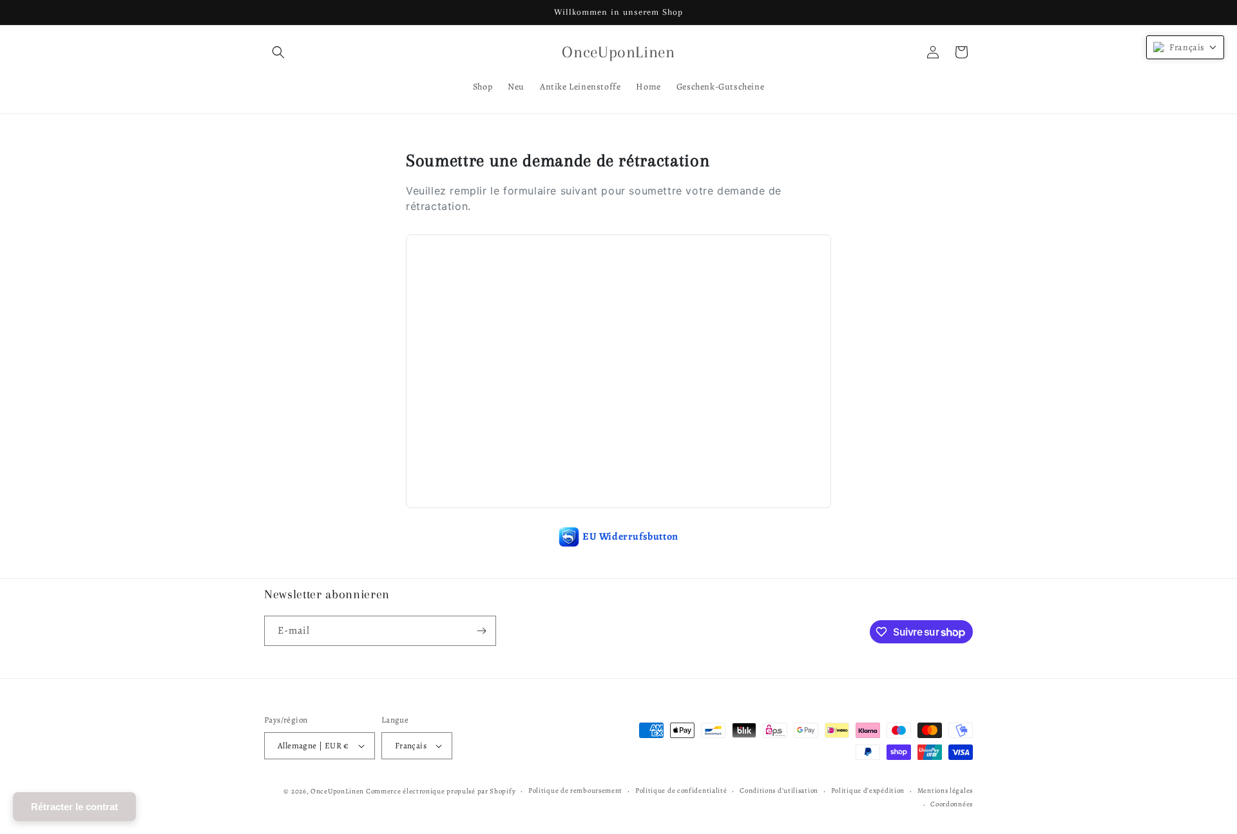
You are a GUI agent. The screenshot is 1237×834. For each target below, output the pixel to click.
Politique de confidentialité (681, 790)
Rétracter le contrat (74, 806)
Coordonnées (951, 804)
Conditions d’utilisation (779, 790)
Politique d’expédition (868, 790)
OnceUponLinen (337, 791)
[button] (278, 52)
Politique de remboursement (575, 790)
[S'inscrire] (481, 631)
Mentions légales (945, 790)
